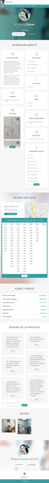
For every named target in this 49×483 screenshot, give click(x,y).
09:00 (37, 227)
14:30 (5, 250)
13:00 (5, 243)
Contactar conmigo (31, 34)
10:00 (5, 227)
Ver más (12, 146)
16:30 (12, 261)
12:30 (5, 240)
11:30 (5, 235)
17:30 (12, 266)
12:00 (5, 238)
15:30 (12, 256)
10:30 (5, 230)
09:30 (37, 230)
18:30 (18, 271)
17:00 (12, 263)
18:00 (18, 268)
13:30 (5, 245)
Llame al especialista (11, 213)
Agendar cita (25, 481)
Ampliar (36, 210)
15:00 (12, 253)
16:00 (12, 258)
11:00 (5, 233)
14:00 (5, 248)
